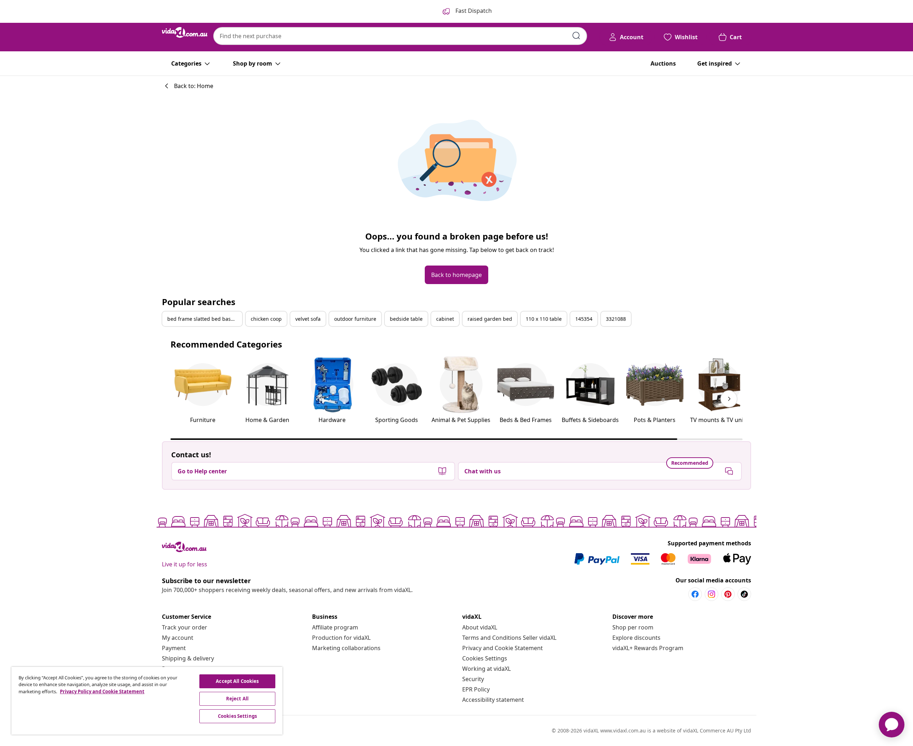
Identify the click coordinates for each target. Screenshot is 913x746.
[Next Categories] (729, 398)
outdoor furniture (355, 318)
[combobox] (400, 36)
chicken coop (266, 318)
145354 (583, 318)
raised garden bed (490, 318)
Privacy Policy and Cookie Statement (102, 691)
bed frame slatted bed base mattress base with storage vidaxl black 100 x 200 (204, 318)
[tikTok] (744, 594)
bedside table (406, 318)
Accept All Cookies (237, 681)
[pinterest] (727, 594)
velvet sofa (308, 318)
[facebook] (695, 594)
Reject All (237, 698)
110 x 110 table (544, 318)
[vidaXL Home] (185, 32)
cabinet (445, 318)
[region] (146, 701)
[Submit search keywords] (576, 35)
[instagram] (711, 594)
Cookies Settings (484, 658)
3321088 (616, 318)
